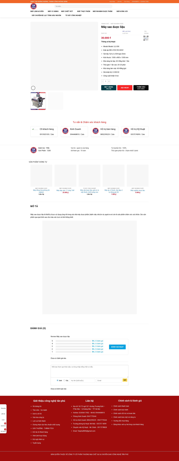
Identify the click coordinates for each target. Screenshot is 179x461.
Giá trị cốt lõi (37, 414)
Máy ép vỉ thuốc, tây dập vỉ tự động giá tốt (114, 191)
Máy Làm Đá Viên (37, 11)
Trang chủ (105, 23)
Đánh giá (104, 33)
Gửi (125, 380)
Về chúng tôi (37, 406)
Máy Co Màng (53, 11)
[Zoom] (33, 88)
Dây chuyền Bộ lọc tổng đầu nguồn (46, 15)
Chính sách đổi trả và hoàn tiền (124, 413)
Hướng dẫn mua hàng (121, 421)
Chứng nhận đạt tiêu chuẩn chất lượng (46, 425)
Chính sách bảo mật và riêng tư (124, 417)
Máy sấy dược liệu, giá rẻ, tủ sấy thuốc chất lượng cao (89, 191)
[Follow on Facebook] (72, 436)
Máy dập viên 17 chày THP (65, 190)
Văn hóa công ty (38, 417)
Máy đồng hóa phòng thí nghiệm (41, 191)
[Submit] (110, 6)
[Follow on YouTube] (75, 436)
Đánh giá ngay (117, 347)
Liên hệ (119, 1)
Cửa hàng (127, 1)
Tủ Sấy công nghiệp (73, 15)
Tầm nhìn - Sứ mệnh (40, 410)
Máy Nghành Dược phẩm (102, 11)
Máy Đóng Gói (122, 11)
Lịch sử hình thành (39, 421)
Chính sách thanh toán (121, 406)
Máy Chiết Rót (67, 11)
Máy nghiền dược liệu (138, 190)
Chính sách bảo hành (120, 410)
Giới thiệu (112, 1)
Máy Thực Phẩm (83, 11)
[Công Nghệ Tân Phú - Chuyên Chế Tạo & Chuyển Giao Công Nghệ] (40, 6)
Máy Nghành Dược (117, 23)
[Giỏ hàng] (147, 6)
